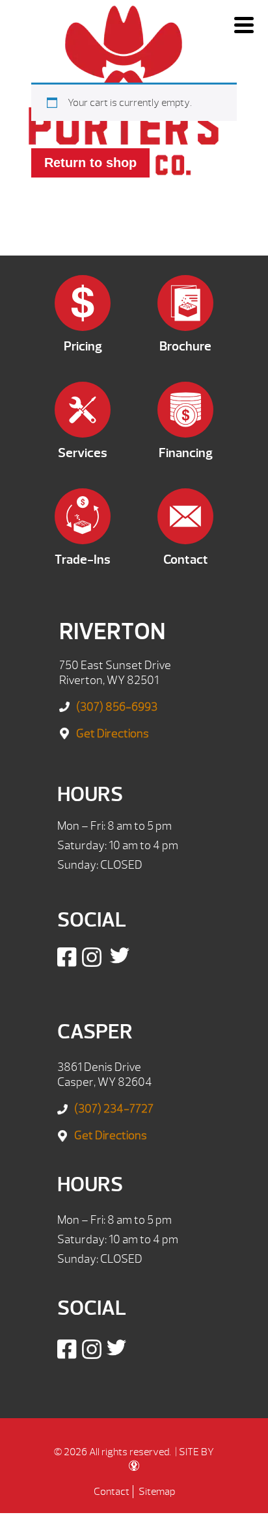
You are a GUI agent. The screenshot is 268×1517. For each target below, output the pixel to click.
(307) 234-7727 (114, 1108)
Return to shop (90, 162)
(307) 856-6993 (116, 707)
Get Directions (112, 733)
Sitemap (157, 1491)
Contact (111, 1491)
